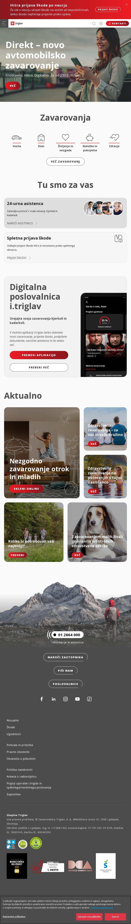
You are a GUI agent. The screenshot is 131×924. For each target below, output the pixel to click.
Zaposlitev (14, 794)
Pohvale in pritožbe (20, 745)
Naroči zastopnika (65, 657)
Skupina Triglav (17, 815)
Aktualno (13, 720)
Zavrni (115, 916)
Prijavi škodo (108, 9)
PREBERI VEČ (39, 367)
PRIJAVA (101, 23)
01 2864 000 (69, 634)
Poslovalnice (65, 684)
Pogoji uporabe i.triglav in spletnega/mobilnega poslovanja (29, 785)
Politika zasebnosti (19, 770)
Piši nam (65, 670)
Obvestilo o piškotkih (21, 759)
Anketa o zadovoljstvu (22, 776)
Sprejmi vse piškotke (89, 916)
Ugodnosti (14, 734)
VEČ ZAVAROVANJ (65, 161)
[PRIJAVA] (101, 23)
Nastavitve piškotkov (14, 916)
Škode (11, 727)
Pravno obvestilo (18, 752)
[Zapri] (125, 901)
